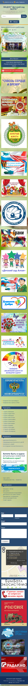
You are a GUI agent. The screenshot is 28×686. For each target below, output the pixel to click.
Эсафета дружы (7, 500)
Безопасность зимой (8, 444)
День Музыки (14, 59)
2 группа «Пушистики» (9, 413)
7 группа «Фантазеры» (9, 423)
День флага (6, 491)
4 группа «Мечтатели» (9, 417)
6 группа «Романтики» (9, 421)
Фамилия (17, 518)
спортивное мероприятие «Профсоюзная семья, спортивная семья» (14, 64)
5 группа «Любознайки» (9, 419)
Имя (3, 513)
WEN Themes (15, 682)
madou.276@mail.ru (20, 2)
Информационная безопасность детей (13, 442)
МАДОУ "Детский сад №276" (14, 8)
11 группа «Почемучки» (9, 431)
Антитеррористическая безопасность (13, 446)
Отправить (5, 541)
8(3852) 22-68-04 (9, 2)
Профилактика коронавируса (11, 400)
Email (3, 521)
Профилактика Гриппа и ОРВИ (11, 402)
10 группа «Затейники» (9, 429)
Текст (3, 528)
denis (15, 30)
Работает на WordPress (9, 680)
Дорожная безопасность (9, 440)
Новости (5, 52)
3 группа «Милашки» (8, 415)
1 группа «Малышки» (8, 411)
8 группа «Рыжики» (8, 425)
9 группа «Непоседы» (8, 427)
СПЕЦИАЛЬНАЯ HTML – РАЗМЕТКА (12, 480)
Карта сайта (6, 478)
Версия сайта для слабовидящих (13, 70)
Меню (15, 22)
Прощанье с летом (8, 489)
